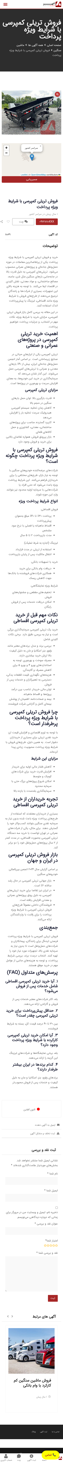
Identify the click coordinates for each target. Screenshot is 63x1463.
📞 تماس (50, 1455)
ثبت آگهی (43, 1432)
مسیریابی (31, 179)
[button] (32, 157)
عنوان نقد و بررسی (46, 1224)
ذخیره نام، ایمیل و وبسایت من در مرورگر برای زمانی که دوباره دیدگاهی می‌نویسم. (32, 1214)
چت (21, 222)
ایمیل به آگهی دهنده (45, 1125)
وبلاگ (33, 1432)
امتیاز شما (51, 1240)
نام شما (52, 1173)
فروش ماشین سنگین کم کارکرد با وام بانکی (32, 1383)
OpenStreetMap (38, 174)
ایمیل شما (51, 1190)
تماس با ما (55, 1432)
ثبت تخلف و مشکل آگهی (42, 1133)
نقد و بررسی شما (47, 1253)
